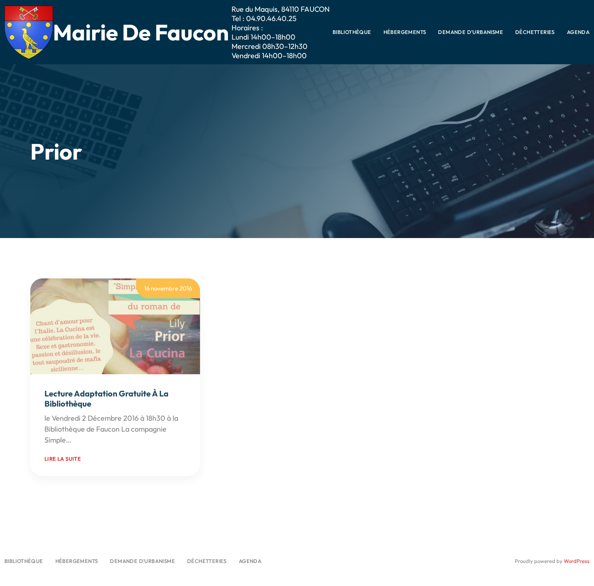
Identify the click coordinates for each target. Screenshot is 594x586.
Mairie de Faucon (141, 32)
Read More (90, 440)
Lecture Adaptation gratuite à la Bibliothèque (106, 398)
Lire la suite (62, 458)
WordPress (577, 561)
